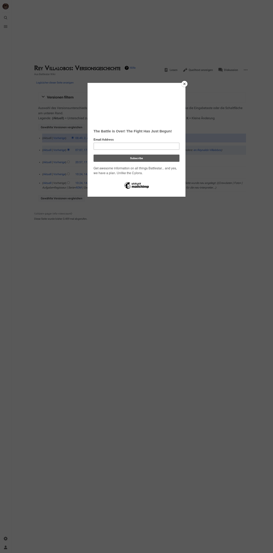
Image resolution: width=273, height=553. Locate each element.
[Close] (184, 84)
